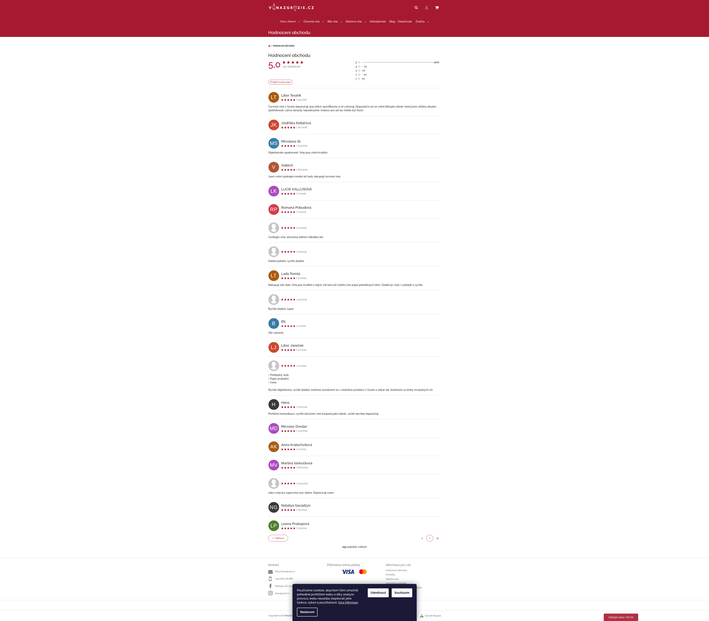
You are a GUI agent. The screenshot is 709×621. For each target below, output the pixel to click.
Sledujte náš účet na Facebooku (291, 586)
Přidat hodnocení (280, 82)
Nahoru (279, 538)
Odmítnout (378, 592)
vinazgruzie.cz (282, 593)
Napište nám (392, 579)
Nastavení (307, 612)
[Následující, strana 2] (430, 538)
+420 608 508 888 (284, 578)
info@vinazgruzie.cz (285, 571)
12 (437, 538)
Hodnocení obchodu (396, 570)
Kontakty (390, 574)
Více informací (348, 602)
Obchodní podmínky (396, 583)
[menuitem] (290, 21)
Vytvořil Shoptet (433, 616)
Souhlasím (401, 592)
